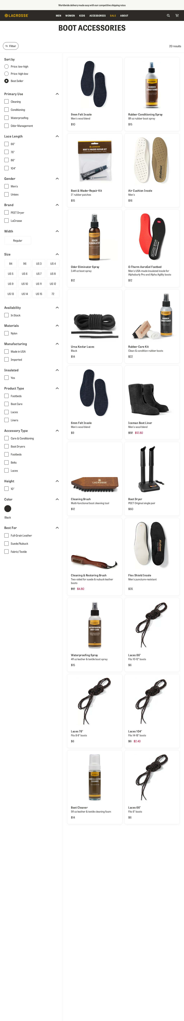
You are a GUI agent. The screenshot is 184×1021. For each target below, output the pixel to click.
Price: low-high (19, 66)
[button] (34, 101)
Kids (82, 15)
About (124, 15)
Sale (113, 15)
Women (70, 15)
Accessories (97, 15)
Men (58, 15)
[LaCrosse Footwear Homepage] (29, 15)
